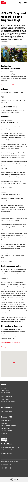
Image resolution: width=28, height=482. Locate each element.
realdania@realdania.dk (8, 401)
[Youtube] (6, 468)
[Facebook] (2, 468)
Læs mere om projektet (7, 85)
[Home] (3, 2)
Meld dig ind (4, 347)
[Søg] (20, 3)
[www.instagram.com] (10, 468)
